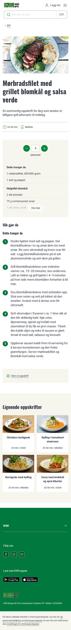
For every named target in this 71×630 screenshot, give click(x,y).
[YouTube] (21, 554)
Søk (61, 14)
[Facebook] (6, 554)
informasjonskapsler (33, 620)
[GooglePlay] (11, 579)
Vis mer (35, 208)
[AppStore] (30, 579)
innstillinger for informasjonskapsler (23, 624)
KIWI (6, 525)
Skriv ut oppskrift (20, 376)
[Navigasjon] (65, 5)
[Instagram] (14, 554)
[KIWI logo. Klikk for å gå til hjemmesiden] (11, 5)
